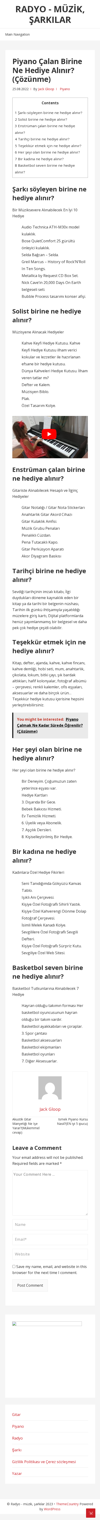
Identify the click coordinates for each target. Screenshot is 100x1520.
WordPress (52, 1509)
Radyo (17, 1438)
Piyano (65, 89)
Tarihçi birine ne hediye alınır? (42, 139)
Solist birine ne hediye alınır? (41, 119)
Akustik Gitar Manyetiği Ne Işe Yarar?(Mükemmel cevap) (26, 1126)
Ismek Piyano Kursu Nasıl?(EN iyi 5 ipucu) (72, 1121)
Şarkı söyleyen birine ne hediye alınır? (48, 112)
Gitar (16, 1414)
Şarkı (16, 1449)
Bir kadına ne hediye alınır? (39, 159)
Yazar (17, 1473)
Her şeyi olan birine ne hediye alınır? (47, 152)
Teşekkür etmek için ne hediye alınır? (48, 145)
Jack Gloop (46, 89)
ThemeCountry (67, 1504)
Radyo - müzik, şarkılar (50, 14)
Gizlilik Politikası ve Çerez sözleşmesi (44, 1461)
